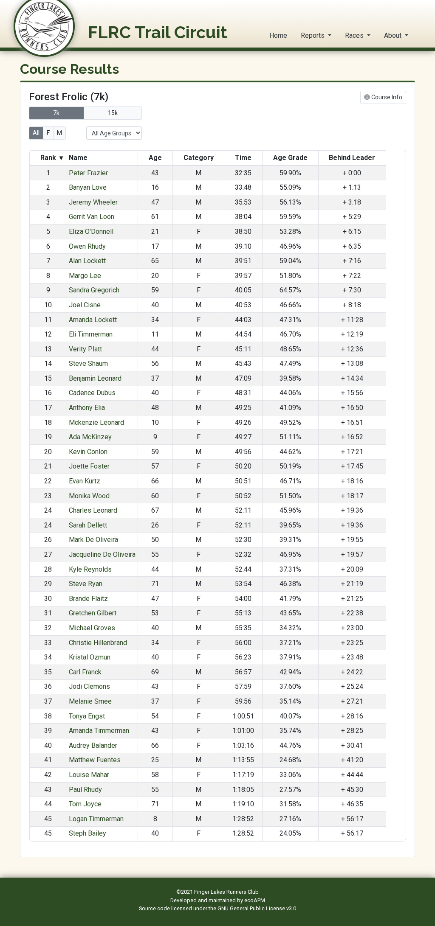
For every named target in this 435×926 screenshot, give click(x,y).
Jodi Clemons (89, 686)
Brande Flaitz (88, 599)
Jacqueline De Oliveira (102, 554)
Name (79, 158)
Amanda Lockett (93, 320)
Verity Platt (85, 349)
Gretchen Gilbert (92, 613)
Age (155, 158)
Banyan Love (88, 187)
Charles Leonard (93, 510)
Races (355, 35)
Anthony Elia (87, 408)
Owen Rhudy (87, 246)
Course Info (386, 97)
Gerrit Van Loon (91, 217)
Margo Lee (85, 276)
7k (56, 112)
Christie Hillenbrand (98, 643)
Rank (51, 158)
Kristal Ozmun (89, 657)
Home (278, 35)
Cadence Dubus (92, 393)
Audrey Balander (93, 745)
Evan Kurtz (84, 481)
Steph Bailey (87, 833)
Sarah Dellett (88, 525)
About (393, 35)
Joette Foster (89, 466)
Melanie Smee (90, 701)
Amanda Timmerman (99, 731)
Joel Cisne (85, 305)
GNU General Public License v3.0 (257, 908)
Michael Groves (92, 628)
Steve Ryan (85, 584)
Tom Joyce (85, 804)
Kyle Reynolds (90, 569)
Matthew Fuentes (95, 760)
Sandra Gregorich (94, 290)
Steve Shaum (88, 363)
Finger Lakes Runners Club (226, 892)
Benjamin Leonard (95, 378)
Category (198, 158)
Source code (155, 908)
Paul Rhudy (85, 790)
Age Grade (290, 158)
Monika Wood (89, 496)
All (36, 132)
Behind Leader (352, 158)
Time (243, 158)
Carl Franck (85, 672)
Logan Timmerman (96, 819)
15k (113, 112)
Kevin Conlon (88, 452)
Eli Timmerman (91, 334)
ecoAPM (254, 900)
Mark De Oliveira (93, 540)
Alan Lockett (87, 261)
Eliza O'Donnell (91, 231)
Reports (313, 35)
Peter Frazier (88, 173)
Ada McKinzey (90, 437)
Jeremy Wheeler (93, 202)
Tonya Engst (87, 716)
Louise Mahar (89, 775)
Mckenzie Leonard (96, 422)
